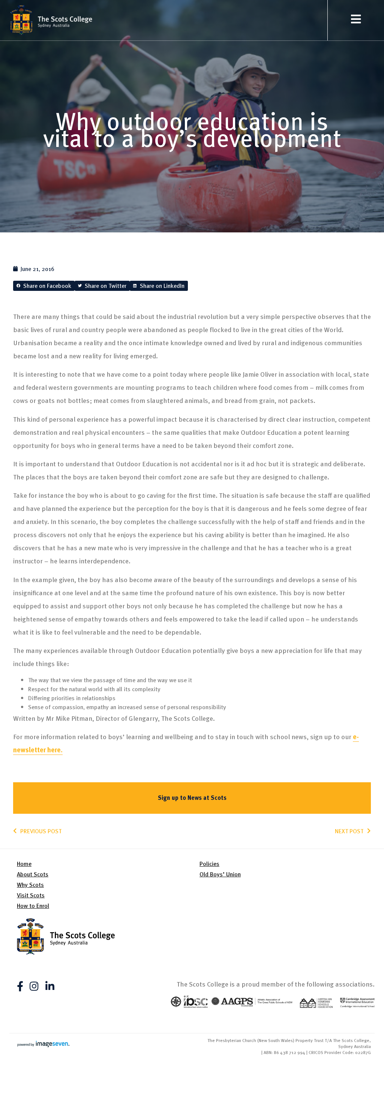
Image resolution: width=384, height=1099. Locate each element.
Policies (209, 863)
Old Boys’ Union (220, 874)
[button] (44, 286)
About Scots (32, 874)
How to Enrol (33, 905)
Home (24, 863)
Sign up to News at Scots (192, 797)
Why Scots (30, 884)
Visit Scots (31, 895)
